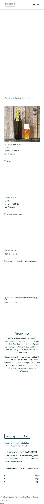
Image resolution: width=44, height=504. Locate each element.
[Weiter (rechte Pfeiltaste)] (3, 503)
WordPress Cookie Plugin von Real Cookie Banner (19, 497)
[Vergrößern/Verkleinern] (1, 500)
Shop (28, 98)
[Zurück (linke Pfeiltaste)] (1, 503)
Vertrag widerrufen (17, 436)
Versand (11, 154)
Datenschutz (9, 423)
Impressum (8, 429)
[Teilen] (6, 500)
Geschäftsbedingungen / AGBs (16, 418)
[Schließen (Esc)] (8, 500)
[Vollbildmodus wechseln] (3, 500)
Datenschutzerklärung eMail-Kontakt (18, 426)
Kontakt (7, 415)
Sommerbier (22, 50)
